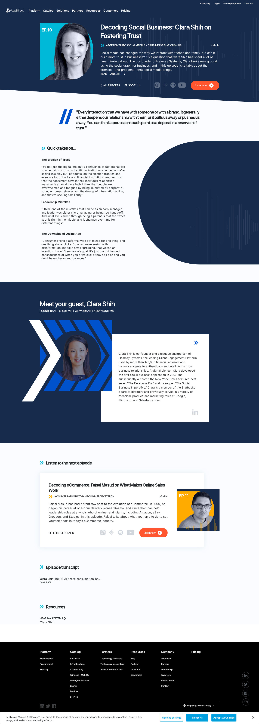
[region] (129, 718)
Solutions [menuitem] (62, 10)
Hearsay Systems (51, 618)
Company (167, 652)
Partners (106, 652)
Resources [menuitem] (93, 10)
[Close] (253, 717)
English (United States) (199, 705)
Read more (45, 582)
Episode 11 (131, 85)
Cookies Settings (171, 717)
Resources (138, 652)
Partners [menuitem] (78, 10)
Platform (45, 652)
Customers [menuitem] (110, 10)
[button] (198, 705)
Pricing (196, 652)
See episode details (61, 533)
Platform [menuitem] (34, 10)
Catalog (75, 652)
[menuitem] (203, 2)
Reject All (197, 717)
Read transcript (111, 74)
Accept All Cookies (224, 717)
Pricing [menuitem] (126, 10)
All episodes (111, 85)
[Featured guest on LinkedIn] (195, 412)
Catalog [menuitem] (48, 10)
